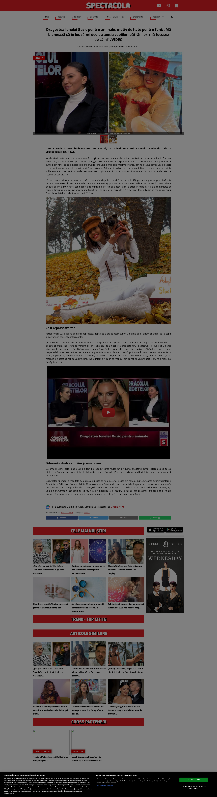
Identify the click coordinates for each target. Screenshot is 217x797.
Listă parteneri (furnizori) (104, 785)
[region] (108, 784)
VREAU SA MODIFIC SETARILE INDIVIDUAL (193, 787)
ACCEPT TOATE (193, 780)
